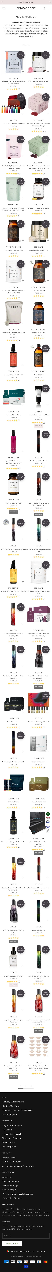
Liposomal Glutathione (13, 415)
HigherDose (13, 329)
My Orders (7, 1130)
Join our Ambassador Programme (18, 1166)
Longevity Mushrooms (38, 802)
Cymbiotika (13, 372)
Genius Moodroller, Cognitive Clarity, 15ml (38, 550)
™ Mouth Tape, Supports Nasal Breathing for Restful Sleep (38, 1067)
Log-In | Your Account (12, 1125)
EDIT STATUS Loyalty (11, 1162)
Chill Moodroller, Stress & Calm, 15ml (13, 549)
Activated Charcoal (13, 722)
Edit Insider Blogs (10, 1185)
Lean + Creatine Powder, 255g (39, 250)
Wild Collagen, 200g (38, 333)
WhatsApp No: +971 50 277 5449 (17, 1110)
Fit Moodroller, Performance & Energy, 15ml (38, 977)
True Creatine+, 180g (38, 290)
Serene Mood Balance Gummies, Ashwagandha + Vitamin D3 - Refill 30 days (13, 209)
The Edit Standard (10, 1181)
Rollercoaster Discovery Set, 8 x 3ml (38, 722)
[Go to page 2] (31, 1085)
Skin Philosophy (9, 1190)
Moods (13, 120)
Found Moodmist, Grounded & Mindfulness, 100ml (38, 677)
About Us (6, 1177)
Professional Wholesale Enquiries (17, 1194)
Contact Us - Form (10, 1106)
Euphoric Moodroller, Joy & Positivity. (13, 1021)
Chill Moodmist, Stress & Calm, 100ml (13, 931)
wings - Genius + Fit (38, 930)
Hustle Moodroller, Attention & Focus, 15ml (13, 677)
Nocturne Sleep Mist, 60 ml (13, 976)
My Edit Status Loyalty (12, 1134)
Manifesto (38, 120)
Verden (38, 412)
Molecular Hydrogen (38, 762)
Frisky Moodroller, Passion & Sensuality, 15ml (13, 635)
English (40, 1251)
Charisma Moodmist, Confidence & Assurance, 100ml (38, 1021)
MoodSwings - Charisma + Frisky (38, 888)
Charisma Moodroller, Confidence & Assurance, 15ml (13, 889)
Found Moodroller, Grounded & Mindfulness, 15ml (38, 504)
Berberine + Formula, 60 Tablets (38, 208)
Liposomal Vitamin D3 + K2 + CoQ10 (13, 591)
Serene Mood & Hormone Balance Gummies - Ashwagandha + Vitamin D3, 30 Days (38, 167)
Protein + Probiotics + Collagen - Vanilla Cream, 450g (13, 291)
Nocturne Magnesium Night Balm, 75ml (38, 416)
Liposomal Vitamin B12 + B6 (13, 375)
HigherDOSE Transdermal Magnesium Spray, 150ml (13, 462)
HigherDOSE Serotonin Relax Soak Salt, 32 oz (13, 334)
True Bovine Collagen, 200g (13, 250)
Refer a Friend (8, 1158)
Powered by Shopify (34, 1256)
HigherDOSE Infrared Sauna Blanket (38, 843)
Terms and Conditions (12, 1138)
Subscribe (12, 1243)
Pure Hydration (13, 802)
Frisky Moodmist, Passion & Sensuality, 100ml (13, 1067)
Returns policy (9, 1146)
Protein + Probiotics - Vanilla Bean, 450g (38, 592)
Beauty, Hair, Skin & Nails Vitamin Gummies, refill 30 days (13, 167)
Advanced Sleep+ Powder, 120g (38, 81)
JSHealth (13, 78)
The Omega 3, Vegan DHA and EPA (13, 842)
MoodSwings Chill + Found (39, 461)
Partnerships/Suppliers (12, 1198)
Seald (38, 1062)
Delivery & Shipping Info (13, 1102)
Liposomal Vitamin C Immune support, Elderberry (38, 635)
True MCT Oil (38, 375)
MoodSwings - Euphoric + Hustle (13, 762)
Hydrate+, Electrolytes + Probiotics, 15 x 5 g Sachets (13, 82)
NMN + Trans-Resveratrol (13, 503)
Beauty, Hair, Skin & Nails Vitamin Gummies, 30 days (38, 125)
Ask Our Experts (9, 1114)
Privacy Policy (8, 1142)
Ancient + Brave (13, 247)
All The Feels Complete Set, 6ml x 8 (13, 123)
